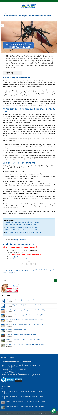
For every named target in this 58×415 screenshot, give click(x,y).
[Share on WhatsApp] (22, 264)
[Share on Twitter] (27, 264)
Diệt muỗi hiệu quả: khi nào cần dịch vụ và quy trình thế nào (23, 339)
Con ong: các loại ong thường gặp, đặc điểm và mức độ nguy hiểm (25, 315)
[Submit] (55, 280)
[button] (2, 5)
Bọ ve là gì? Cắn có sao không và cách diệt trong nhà (21, 334)
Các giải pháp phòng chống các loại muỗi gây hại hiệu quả (22, 222)
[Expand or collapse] (20, 73)
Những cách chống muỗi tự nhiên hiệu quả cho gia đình (21, 230)
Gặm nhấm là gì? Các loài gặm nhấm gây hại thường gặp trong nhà (25, 344)
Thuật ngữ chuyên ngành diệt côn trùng (17, 329)
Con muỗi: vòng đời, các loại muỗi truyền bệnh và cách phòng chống (25, 310)
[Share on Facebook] (25, 264)
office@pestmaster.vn (17, 257)
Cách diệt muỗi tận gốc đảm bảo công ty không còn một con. (23, 232)
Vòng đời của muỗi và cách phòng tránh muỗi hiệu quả (21, 227)
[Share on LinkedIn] (36, 264)
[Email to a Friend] (30, 264)
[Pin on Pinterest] (33, 264)
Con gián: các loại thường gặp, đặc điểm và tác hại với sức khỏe (24, 319)
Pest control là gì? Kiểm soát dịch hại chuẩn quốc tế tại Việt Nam (24, 305)
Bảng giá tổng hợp (19, 240)
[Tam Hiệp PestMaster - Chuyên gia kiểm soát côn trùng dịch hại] (29, 5)
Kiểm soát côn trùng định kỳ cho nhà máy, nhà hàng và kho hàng (24, 300)
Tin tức (4, 13)
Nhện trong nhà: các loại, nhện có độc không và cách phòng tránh (25, 324)
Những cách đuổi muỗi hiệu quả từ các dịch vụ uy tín (20, 224)
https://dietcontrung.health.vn (20, 259)
